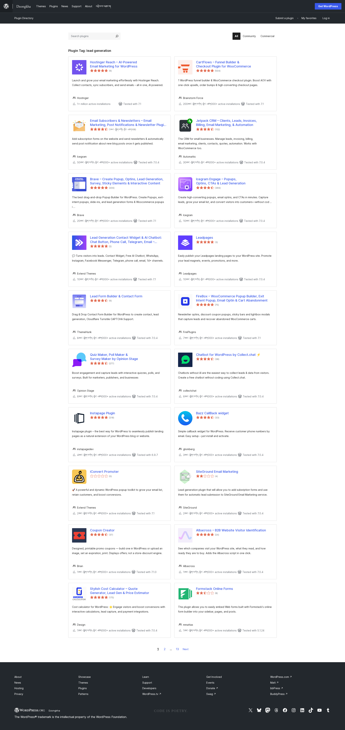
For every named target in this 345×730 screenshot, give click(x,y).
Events (210, 682)
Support (147, 682)
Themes (83, 682)
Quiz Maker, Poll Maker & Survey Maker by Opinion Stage (114, 357)
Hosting (19, 688)
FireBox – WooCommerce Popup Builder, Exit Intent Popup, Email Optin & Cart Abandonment (232, 298)
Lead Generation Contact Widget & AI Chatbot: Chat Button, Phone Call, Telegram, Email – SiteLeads (126, 240)
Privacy (18, 693)
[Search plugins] (117, 36)
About (18, 676)
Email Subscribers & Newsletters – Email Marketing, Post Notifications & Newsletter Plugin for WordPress (127, 123)
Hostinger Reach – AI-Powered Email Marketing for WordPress (113, 64)
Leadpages (204, 237)
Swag (211, 693)
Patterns (83, 693)
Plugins (82, 688)
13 (177, 649)
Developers (149, 688)
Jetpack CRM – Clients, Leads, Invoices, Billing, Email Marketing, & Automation (226, 123)
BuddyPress (279, 693)
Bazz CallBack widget (212, 413)
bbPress (276, 688)
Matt (274, 682)
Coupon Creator (102, 530)
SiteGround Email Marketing (217, 471)
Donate (212, 688)
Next (185, 649)
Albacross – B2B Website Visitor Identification (231, 530)
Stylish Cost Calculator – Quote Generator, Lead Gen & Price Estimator (119, 591)
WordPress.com (281, 676)
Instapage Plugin (102, 413)
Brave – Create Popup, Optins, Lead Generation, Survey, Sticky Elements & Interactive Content (126, 181)
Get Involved (214, 676)
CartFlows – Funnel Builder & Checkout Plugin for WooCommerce (223, 64)
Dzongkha (54, 710)
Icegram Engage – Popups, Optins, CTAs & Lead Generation (220, 181)
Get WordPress (328, 6)
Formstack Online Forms (214, 589)
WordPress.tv (151, 693)
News (17, 682)
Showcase (84, 676)
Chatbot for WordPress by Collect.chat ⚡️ (228, 355)
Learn (145, 676)
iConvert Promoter (104, 471)
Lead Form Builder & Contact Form (116, 296)
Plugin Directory (23, 18)
